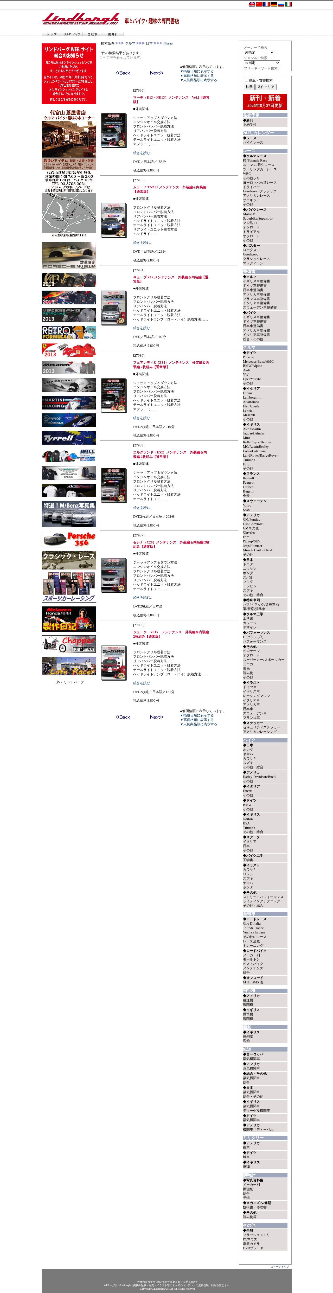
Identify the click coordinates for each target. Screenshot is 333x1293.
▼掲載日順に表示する (197, 71)
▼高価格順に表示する (197, 76)
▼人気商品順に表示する (198, 80)
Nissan (168, 43)
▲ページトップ (280, 1266)
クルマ (130, 43)
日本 (149, 43)
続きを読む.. (142, 153)
